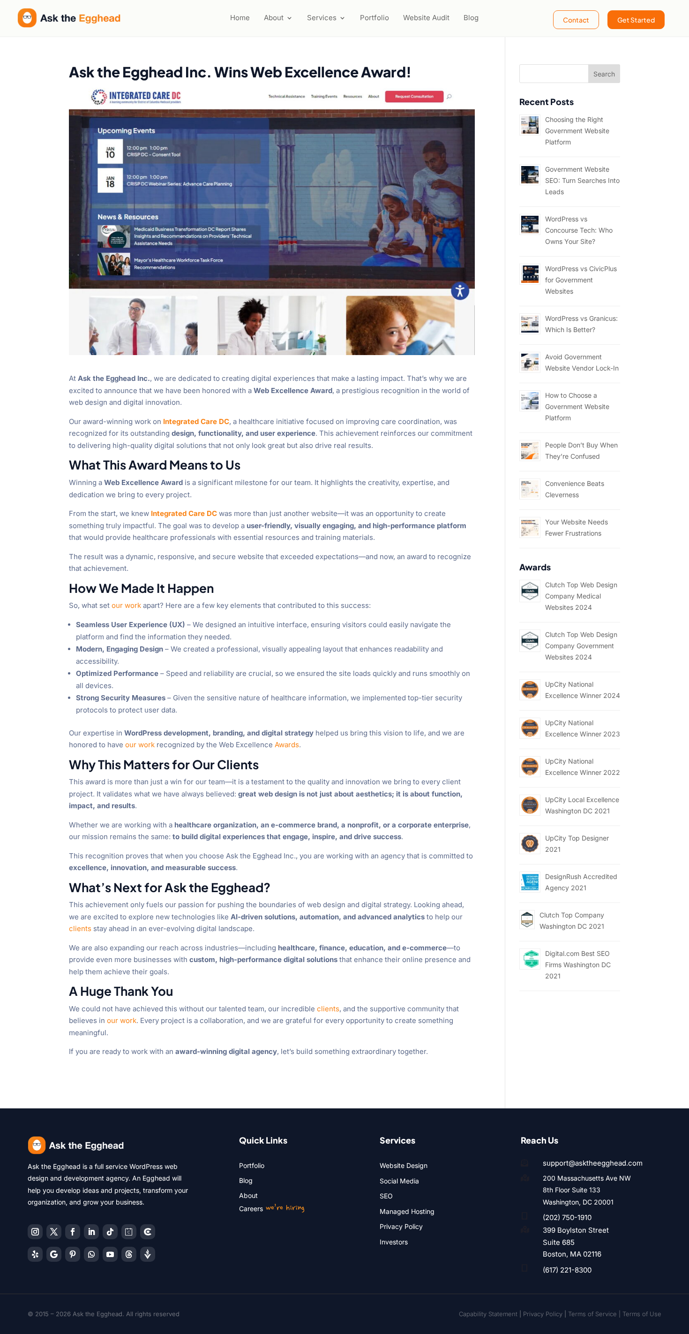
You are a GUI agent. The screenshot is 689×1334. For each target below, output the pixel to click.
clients (80, 928)
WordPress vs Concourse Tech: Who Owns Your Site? (579, 230)
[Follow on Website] (147, 1254)
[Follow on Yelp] (35, 1254)
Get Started (636, 19)
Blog (471, 17)
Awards (287, 744)
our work (126, 605)
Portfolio (374, 17)
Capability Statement (488, 1314)
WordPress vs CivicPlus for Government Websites (581, 280)
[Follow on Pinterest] (72, 1254)
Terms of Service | (595, 1314)
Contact (576, 19)
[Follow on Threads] (128, 1254)
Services (322, 17)
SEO (386, 1196)
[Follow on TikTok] (110, 1231)
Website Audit (426, 17)
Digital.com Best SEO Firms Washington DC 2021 (578, 964)
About (274, 17)
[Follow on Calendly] (128, 1231)
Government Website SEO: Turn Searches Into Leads (582, 180)
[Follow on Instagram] (35, 1231)
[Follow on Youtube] (110, 1254)
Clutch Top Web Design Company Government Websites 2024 (581, 645)
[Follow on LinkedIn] (91, 1231)
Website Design (403, 1165)
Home (240, 17)
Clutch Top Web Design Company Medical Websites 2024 (581, 596)
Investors (394, 1242)
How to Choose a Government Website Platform (577, 406)
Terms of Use (641, 1314)
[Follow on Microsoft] (147, 1231)
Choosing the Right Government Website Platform (577, 130)
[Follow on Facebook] (72, 1231)
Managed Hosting (407, 1211)
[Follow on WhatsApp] (91, 1254)
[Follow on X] (53, 1231)
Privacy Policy (401, 1226)
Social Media (399, 1181)
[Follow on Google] (53, 1254)
